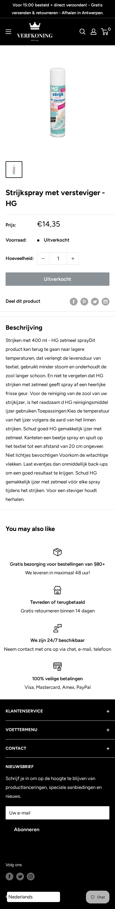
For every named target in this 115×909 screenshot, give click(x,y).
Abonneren (26, 829)
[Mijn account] (93, 32)
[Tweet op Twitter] (95, 301)
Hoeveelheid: (20, 258)
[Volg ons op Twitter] (20, 876)
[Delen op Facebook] (74, 301)
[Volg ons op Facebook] (9, 876)
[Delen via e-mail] (105, 301)
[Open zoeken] (83, 32)
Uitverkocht (57, 279)
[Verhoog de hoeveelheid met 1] (73, 258)
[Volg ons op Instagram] (31, 876)
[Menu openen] (8, 31)
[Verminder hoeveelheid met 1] (43, 258)
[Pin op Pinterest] (84, 301)
